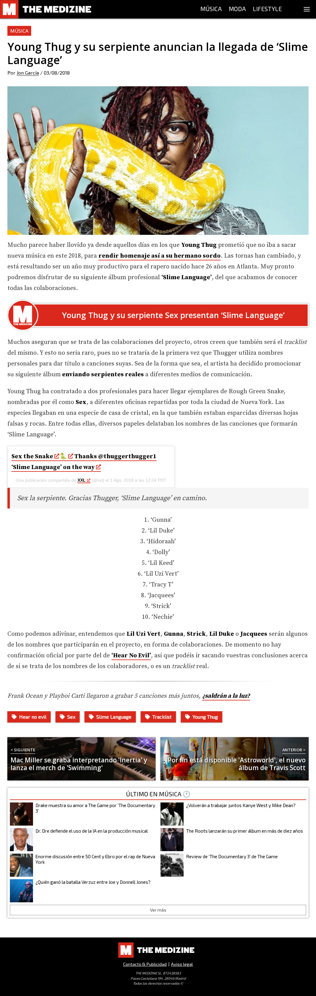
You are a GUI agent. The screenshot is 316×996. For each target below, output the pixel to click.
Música (19, 31)
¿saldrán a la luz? (226, 696)
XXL (81, 480)
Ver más (158, 909)
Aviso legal (182, 964)
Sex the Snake (32, 456)
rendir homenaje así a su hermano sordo (159, 256)
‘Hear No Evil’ (131, 655)
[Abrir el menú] (306, 9)
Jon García (28, 73)
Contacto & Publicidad (145, 964)
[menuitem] (211, 9)
